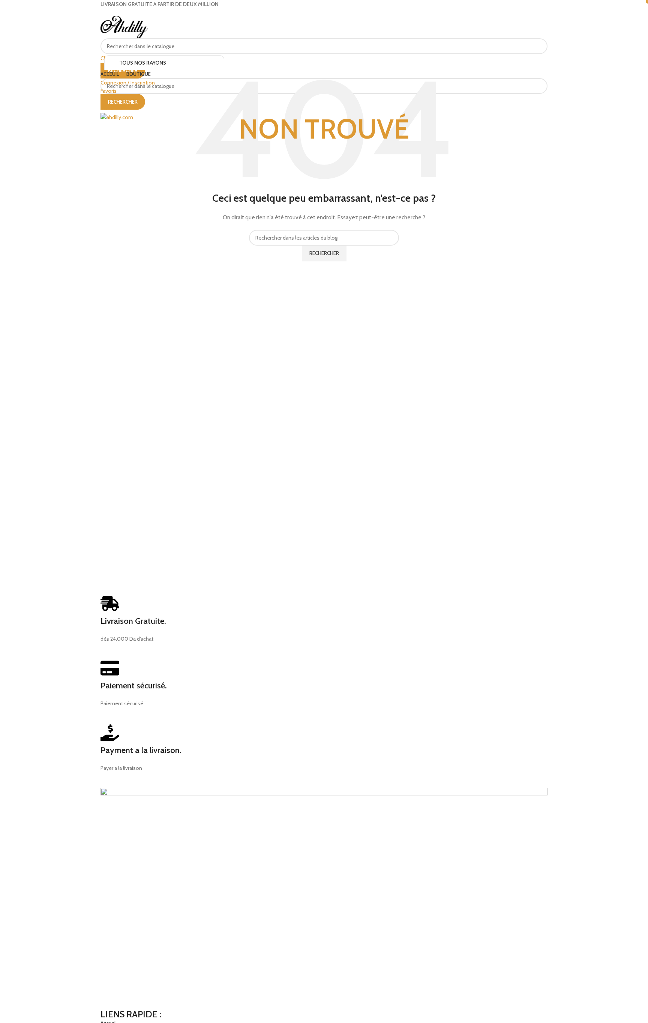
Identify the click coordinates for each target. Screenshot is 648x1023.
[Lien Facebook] (319, 13)
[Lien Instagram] (328, 13)
